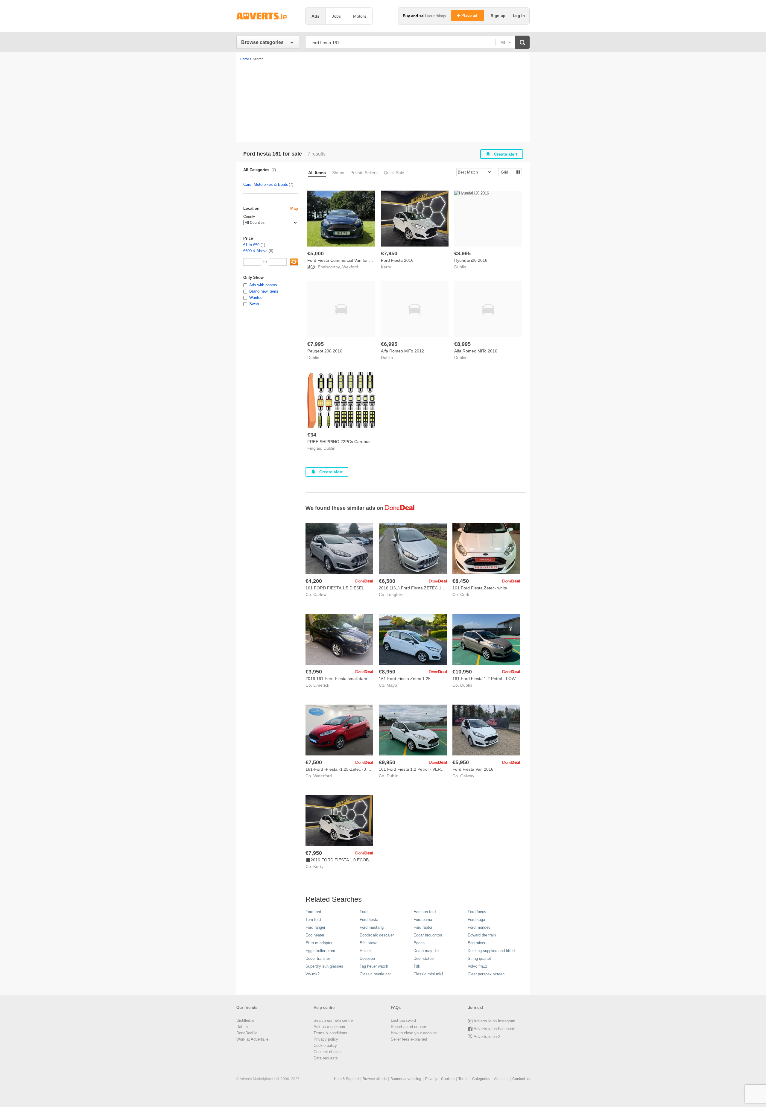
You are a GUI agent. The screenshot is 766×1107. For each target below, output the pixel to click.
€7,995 (315, 344)
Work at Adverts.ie (252, 1039)
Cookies (448, 1079)
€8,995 (462, 253)
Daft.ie (242, 1026)
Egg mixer (476, 943)
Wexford (350, 266)
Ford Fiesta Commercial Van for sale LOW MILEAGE (357, 260)
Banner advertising (405, 1079)
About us (501, 1079)
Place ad (469, 15)
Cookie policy (325, 1045)
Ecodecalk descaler (377, 935)
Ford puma (423, 919)
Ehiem (365, 950)
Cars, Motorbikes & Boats (265, 184)
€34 (311, 435)
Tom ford (313, 919)
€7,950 (389, 253)
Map (294, 208)
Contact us (521, 1079)
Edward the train (482, 935)
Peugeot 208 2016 (324, 351)
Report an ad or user (408, 1026)
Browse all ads (375, 1079)
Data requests (326, 1058)
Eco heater (315, 935)
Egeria (419, 943)
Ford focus (477, 912)
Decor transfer (318, 958)
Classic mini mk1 (428, 974)
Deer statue (424, 958)
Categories (481, 1079)
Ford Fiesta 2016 (397, 260)
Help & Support (346, 1079)
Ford (363, 912)
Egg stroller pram (320, 950)
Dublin (460, 266)
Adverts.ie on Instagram (494, 1021)
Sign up (499, 15)
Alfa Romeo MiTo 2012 (402, 351)
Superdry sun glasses (324, 966)
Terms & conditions (330, 1033)
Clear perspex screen (486, 974)
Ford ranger (315, 927)
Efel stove (368, 943)
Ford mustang (372, 927)
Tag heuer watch (374, 966)
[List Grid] (507, 172)
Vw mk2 (313, 974)
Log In (519, 15)
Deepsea (367, 958)
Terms (463, 1079)
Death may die (426, 950)
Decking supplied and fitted (491, 950)
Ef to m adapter (319, 943)
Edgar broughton (428, 935)
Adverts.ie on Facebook (494, 1029)
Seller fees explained (409, 1039)
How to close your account (414, 1033)
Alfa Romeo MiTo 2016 (475, 351)
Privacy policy (326, 1039)
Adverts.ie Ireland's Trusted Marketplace (267, 16)
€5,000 (315, 253)
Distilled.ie (245, 1020)
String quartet (479, 958)
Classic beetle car (375, 974)
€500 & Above (255, 251)
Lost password (403, 1020)
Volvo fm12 (477, 966)
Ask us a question (329, 1026)
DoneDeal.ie (246, 1033)
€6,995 (389, 344)
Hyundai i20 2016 (470, 260)
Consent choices (328, 1052)
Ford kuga (476, 919)
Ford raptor (423, 927)
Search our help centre (333, 1020)
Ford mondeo (479, 927)
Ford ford (313, 912)
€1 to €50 (251, 245)
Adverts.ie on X (487, 1036)
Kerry (386, 266)
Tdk (417, 966)
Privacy (431, 1079)
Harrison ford (425, 912)
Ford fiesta (369, 919)
